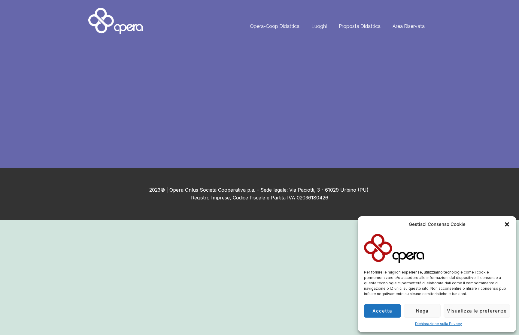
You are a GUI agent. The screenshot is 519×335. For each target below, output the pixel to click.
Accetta (382, 311)
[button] (507, 224)
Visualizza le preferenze (477, 311)
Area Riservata (409, 26)
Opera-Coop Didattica (274, 26)
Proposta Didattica (360, 26)
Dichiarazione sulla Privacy (438, 324)
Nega (422, 311)
